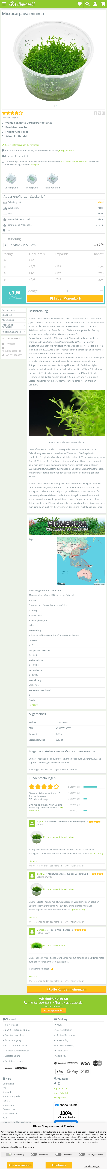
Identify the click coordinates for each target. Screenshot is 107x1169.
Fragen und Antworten (7, 325)
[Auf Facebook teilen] (95, 113)
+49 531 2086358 (14, 355)
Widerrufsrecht (10, 1113)
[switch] (9, 1154)
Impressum (8, 1105)
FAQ (5, 1088)
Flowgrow (33, 704)
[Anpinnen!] (103, 113)
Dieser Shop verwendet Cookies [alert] (53, 1126)
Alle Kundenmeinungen (68, 989)
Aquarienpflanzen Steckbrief (24, 196)
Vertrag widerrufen (54, 1010)
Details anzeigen (92, 1166)
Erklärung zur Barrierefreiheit (17, 1122)
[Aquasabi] (23, 4)
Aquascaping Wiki (11, 1096)
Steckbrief (7, 315)
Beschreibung (9, 310)
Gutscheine (8, 1083)
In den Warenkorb (67, 298)
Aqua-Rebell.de (61, 1093)
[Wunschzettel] (79, 4)
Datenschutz (9, 1109)
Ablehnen (58, 1165)
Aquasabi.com (61, 1088)
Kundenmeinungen (11, 331)
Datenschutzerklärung (12, 1147)
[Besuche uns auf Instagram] (59, 1083)
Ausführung (12, 239)
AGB (5, 1117)
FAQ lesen (11, 343)
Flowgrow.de (60, 1097)
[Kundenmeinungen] (12, 113)
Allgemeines (8, 319)
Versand (19, 298)
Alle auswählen (19, 1165)
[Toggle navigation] (4, 4)
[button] (95, 4)
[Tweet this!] (99, 113)
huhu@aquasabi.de (11, 350)
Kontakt (6, 1100)
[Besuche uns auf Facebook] (55, 1083)
